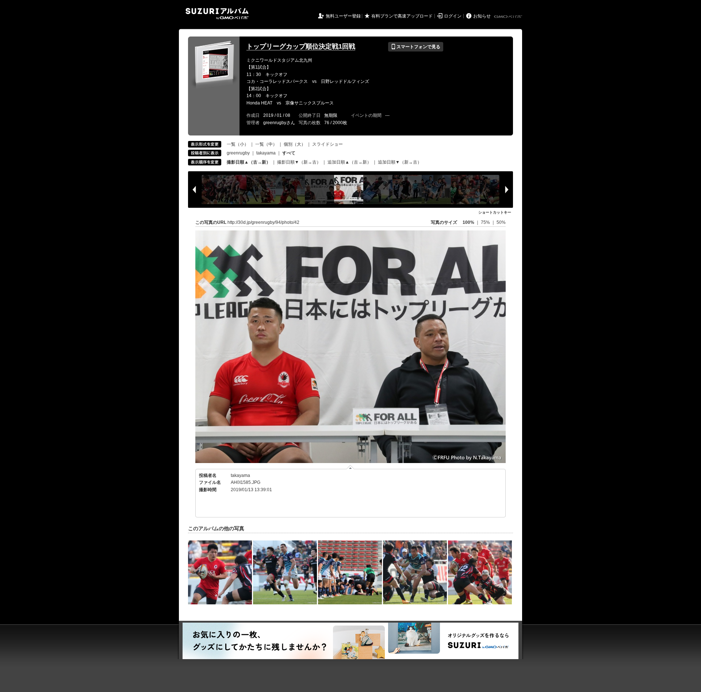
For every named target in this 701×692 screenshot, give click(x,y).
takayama (266, 153)
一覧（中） (266, 144)
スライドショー (327, 144)
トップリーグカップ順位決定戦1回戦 (300, 46)
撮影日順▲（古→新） (249, 162)
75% (486, 222)
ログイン (452, 16)
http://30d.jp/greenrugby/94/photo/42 (263, 222)
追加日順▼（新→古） (400, 162)
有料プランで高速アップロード (402, 16)
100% (468, 222)
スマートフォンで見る (415, 46)
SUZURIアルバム (217, 14)
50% (501, 222)
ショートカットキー (494, 212)
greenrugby (238, 153)
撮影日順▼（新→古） (299, 162)
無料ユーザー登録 (343, 16)
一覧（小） (238, 144)
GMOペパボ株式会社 (508, 16)
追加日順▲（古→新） (349, 162)
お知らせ (482, 16)
